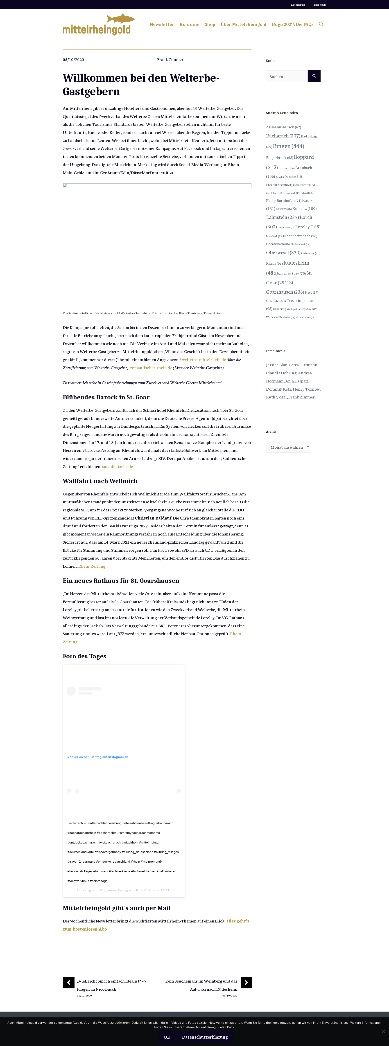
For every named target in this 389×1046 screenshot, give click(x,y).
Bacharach (283, 135)
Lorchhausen (286, 227)
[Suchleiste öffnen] (321, 24)
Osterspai (310, 253)
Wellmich (274, 317)
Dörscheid (294, 176)
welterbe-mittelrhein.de (204, 359)
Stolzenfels (276, 301)
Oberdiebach (278, 243)
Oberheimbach (300, 244)
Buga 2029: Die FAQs (293, 24)
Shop (210, 24)
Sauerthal (284, 273)
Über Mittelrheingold (244, 24)
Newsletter (162, 24)
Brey (280, 176)
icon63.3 (98, 890)
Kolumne (189, 24)
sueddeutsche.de (117, 466)
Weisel (311, 309)
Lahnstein (282, 216)
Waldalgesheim (296, 309)
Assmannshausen (283, 126)
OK (167, 1037)
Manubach (274, 236)
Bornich (286, 168)
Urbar (279, 309)
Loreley (307, 226)
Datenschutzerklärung (205, 1037)
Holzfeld (306, 193)
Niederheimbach (300, 235)
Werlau (289, 317)
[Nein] (383, 1031)
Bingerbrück (279, 157)
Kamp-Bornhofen (283, 200)
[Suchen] (314, 76)
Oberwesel (283, 252)
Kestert (284, 208)
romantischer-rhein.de (151, 367)
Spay (299, 273)
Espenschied (302, 185)
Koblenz (304, 208)
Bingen (288, 145)
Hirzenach (292, 193)
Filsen (277, 193)
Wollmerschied (305, 317)
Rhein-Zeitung (91, 566)
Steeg (311, 292)
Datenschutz (298, 4)
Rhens (274, 262)
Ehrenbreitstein (279, 184)
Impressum (320, 4)
